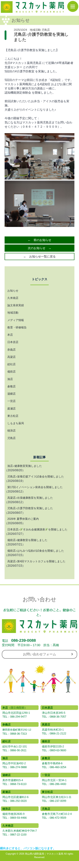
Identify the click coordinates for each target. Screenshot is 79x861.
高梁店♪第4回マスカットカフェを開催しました (36, 561)
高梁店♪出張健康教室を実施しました (30, 497)
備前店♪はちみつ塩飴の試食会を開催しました (35, 550)
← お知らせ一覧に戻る (39, 256)
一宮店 (11, 401)
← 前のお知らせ (39, 240)
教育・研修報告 (17, 327)
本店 (10, 334)
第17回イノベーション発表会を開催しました (35, 487)
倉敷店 (11, 386)
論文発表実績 (15, 305)
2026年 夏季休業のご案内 (23, 518)
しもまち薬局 (15, 423)
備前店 (11, 371)
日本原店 (12, 342)
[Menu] (72, 6)
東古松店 (12, 415)
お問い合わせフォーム (39, 654)
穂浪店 (11, 430)
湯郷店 (11, 393)
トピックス (39, 279)
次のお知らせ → (39, 248)
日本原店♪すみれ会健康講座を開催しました (37, 529)
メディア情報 (15, 320)
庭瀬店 (11, 408)
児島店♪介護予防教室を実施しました (30, 508)
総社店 (11, 364)
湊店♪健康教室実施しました (24, 465)
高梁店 (11, 356)
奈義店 (11, 349)
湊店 (10, 379)
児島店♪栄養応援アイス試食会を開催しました (35, 476)
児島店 (46, 29)
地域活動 (35, 29)
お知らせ (12, 290)
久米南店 (12, 297)
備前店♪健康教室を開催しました (27, 540)
